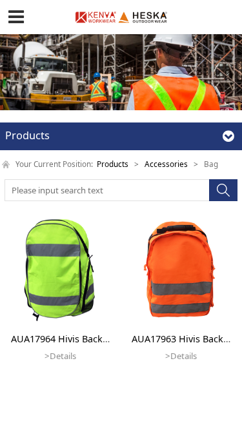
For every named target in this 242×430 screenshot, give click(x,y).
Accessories (166, 164)
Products (112, 164)
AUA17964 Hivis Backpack (67, 339)
